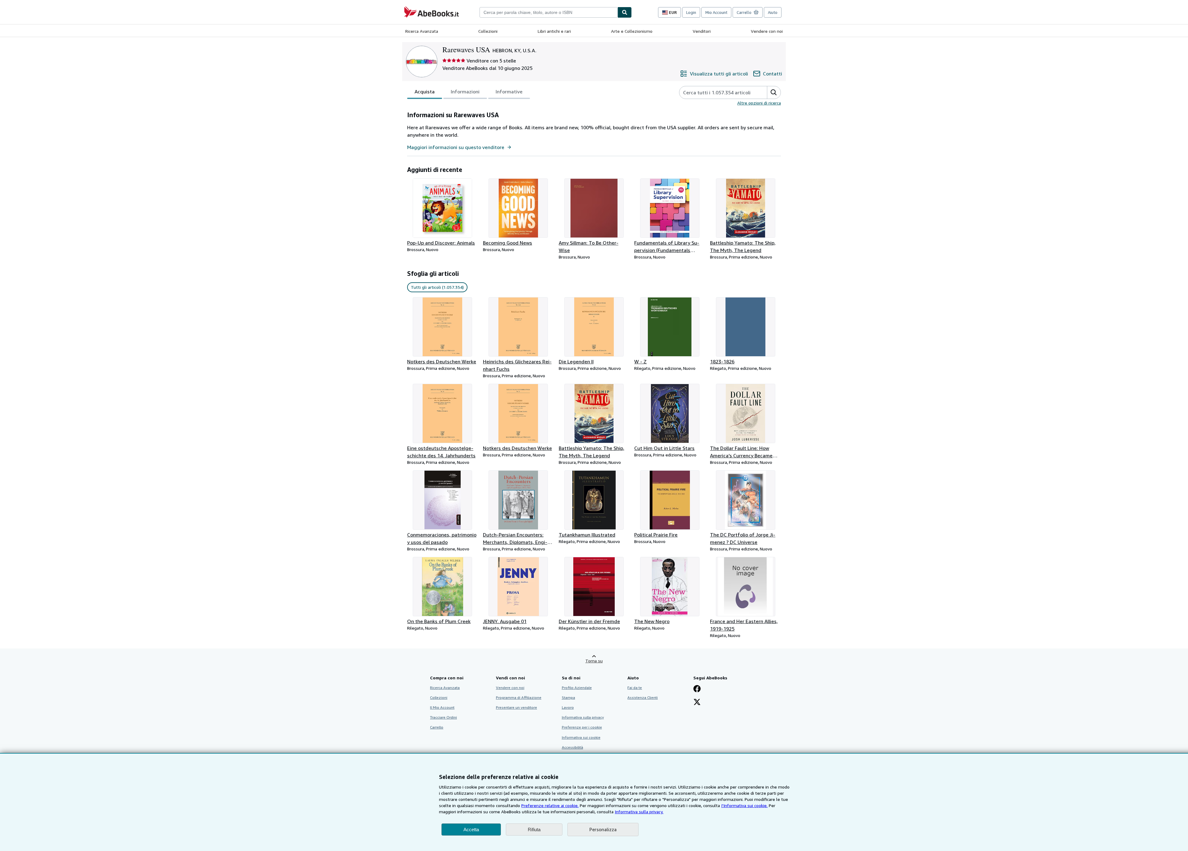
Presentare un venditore (516, 707)
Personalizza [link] (603, 829)
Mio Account (716, 12)
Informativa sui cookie (581, 737)
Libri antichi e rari (554, 31)
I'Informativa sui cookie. (744, 805)
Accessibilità (572, 747)
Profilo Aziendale (577, 687)
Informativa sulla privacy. (639, 811)
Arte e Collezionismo (631, 31)
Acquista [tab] (425, 91)
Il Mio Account (442, 707)
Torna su (594, 660)
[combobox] (549, 12)
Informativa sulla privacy (583, 717)
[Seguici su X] (697, 702)
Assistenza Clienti (642, 697)
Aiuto (772, 12)
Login (691, 12)
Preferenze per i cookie (582, 727)
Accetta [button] (471, 829)
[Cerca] (624, 12)
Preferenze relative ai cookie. (550, 805)
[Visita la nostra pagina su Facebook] (697, 689)
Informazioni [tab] (465, 91)
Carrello (436, 727)
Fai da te (634, 687)
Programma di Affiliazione (518, 697)
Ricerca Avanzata (421, 31)
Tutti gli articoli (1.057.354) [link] (437, 287)
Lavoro (568, 707)
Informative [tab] (509, 91)
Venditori (702, 31)
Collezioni (487, 31)
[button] (774, 92)
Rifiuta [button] (534, 829)
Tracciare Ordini (443, 717)
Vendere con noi (767, 31)
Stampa (568, 697)
